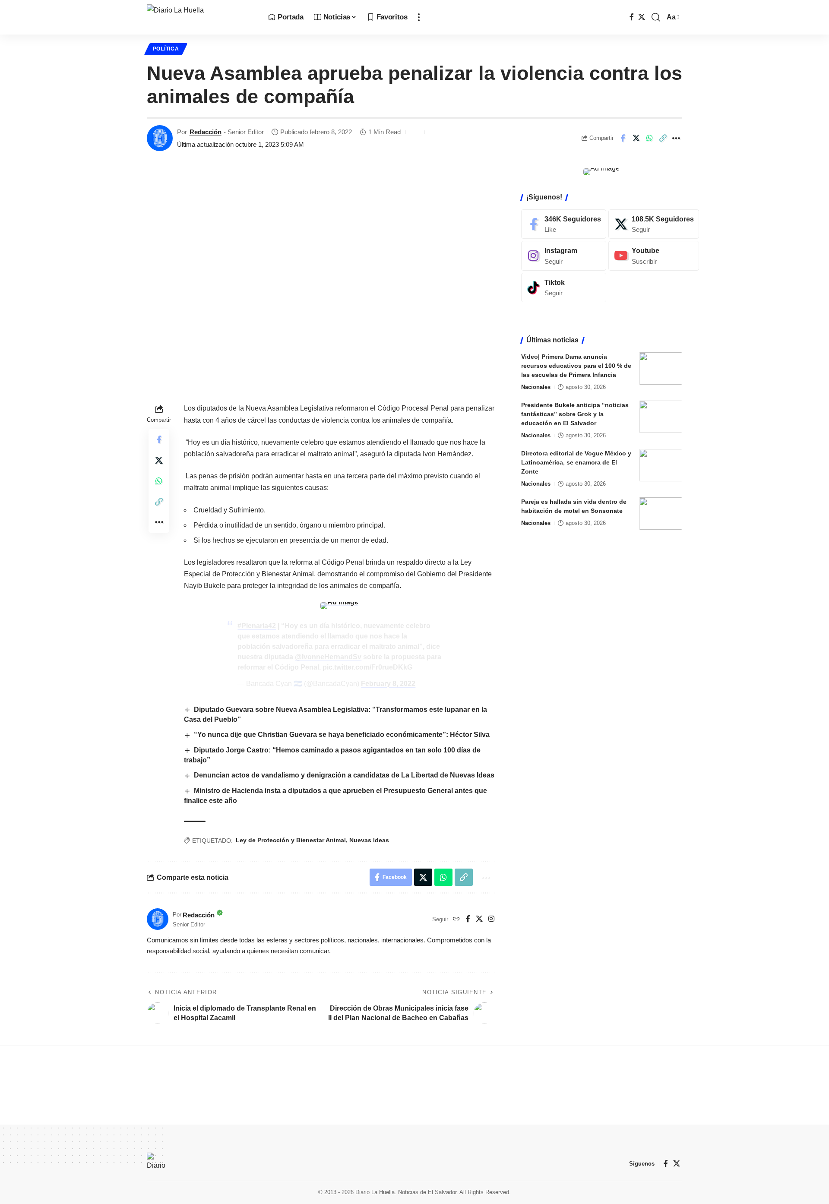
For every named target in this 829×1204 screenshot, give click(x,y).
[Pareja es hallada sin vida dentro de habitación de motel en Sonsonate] (660, 513)
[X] (641, 17)
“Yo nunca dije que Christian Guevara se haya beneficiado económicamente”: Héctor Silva (342, 734)
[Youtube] (653, 256)
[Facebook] (631, 17)
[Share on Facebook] (623, 138)
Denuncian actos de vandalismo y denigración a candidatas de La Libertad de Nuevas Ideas (344, 775)
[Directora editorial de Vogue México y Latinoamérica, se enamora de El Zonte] (660, 465)
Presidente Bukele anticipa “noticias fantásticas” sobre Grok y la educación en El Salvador (575, 414)
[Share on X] (636, 138)
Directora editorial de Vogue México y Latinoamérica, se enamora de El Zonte (576, 462)
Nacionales (536, 387)
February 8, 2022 (388, 683)
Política (166, 48)
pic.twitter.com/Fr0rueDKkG (367, 667)
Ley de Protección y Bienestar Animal (291, 840)
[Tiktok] (563, 288)
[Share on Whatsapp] (649, 138)
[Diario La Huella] (200, 17)
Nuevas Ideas (369, 840)
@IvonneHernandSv (328, 656)
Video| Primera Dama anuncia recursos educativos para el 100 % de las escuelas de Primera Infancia (576, 365)
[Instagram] (491, 919)
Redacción (205, 132)
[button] (419, 17)
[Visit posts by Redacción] (160, 138)
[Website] (456, 919)
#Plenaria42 (256, 625)
